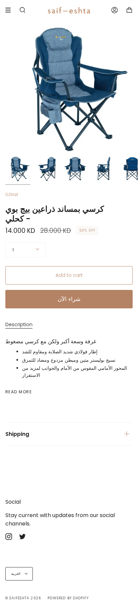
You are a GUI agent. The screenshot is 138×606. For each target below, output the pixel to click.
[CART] (129, 10)
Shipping (17, 434)
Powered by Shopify (68, 598)
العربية (16, 573)
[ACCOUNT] (114, 10)
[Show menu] (10, 10)
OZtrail (11, 194)
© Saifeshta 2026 (23, 598)
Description (18, 324)
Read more (18, 392)
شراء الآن (69, 299)
